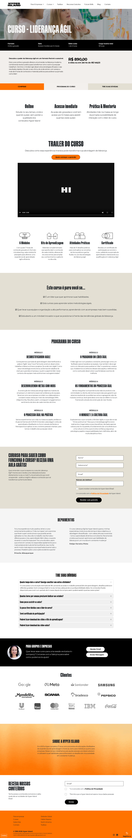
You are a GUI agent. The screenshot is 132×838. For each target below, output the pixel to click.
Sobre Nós (17, 822)
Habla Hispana (46, 819)
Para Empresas (37, 4)
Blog (99, 4)
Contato (107, 4)
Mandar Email (95, 649)
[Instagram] (113, 835)
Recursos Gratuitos (73, 4)
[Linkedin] (117, 835)
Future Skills (88, 4)
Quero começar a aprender (65, 157)
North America (46, 822)
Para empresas (18, 816)
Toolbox (60, 4)
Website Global (46, 816)
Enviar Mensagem (97, 655)
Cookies (4, 835)
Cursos (49, 4)
